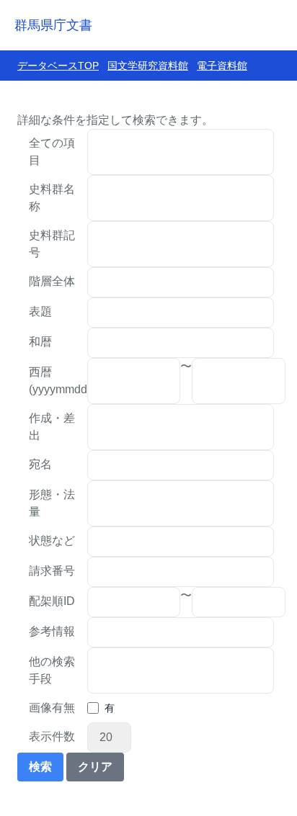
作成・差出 (52, 426)
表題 (40, 311)
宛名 (40, 464)
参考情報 (52, 631)
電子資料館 (222, 65)
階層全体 (52, 281)
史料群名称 (52, 197)
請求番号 (52, 571)
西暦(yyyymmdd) (58, 380)
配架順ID (52, 601)
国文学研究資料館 (147, 65)
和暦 (40, 342)
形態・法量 (52, 503)
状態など (52, 540)
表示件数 (52, 736)
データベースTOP (58, 65)
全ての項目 (52, 151)
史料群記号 (52, 244)
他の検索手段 (52, 670)
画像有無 (52, 707)
